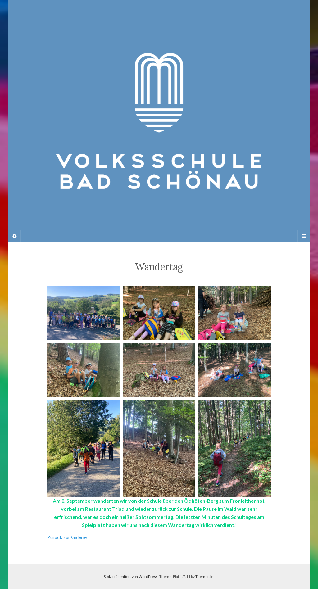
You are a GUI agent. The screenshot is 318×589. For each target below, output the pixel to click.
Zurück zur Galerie (67, 537)
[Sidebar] (14, 236)
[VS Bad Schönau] (159, 121)
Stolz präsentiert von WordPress (131, 576)
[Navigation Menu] (303, 236)
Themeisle (204, 576)
